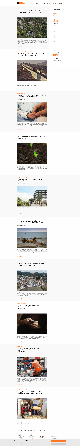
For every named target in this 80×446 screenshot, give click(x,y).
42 (27, 430)
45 (31, 430)
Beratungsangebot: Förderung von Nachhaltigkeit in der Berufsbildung (30, 392)
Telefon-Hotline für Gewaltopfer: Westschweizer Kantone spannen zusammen (29, 306)
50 (38, 430)
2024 (54, 28)
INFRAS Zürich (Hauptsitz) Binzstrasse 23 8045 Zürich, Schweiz (22, 435)
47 (34, 430)
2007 (54, 41)
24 (48, 429)
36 (18, 430)
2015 (54, 38)
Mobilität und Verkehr (57, 18)
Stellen (46, 1)
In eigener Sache (56, 21)
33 (61, 429)
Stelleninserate (55, 20)
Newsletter (53, 434)
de (55, 1)
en (57, 1)
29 (55, 429)
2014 (54, 40)
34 (62, 429)
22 (45, 429)
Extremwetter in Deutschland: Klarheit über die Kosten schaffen (31, 264)
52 (41, 430)
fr (58, 1)
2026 (54, 25)
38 (21, 430)
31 (58, 429)
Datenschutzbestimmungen (58, 53)
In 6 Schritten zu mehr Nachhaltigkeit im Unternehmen (31, 137)
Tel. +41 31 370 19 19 (32, 437)
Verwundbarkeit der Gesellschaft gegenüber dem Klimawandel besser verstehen (30, 349)
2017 (54, 36)
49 (37, 430)
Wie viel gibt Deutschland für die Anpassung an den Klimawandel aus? (30, 221)
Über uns (38, 3)
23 (46, 429)
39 (22, 430)
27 (52, 429)
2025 (54, 26)
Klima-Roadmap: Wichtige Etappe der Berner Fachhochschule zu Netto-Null (30, 180)
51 (40, 430)
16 (36, 429)
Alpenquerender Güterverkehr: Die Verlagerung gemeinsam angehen (30, 11)
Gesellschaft (55, 13)
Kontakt (51, 1)
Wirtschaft (55, 19)
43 (28, 430)
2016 (54, 37)
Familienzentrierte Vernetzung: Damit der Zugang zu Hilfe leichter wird (32, 96)
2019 (54, 34)
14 (33, 429)
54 (44, 430)
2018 (54, 35)
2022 (54, 30)
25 (49, 429)
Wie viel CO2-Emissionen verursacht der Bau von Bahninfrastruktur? (31, 54)
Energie (54, 16)
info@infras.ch (20, 438)
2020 (54, 32)
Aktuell (42, 1)
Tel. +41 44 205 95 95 (21, 437)
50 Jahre (60, 3)
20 (42, 429)
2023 (54, 29)
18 (39, 429)
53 (43, 430)
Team (56, 3)
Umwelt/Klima (55, 15)
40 (24, 430)
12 (30, 429)
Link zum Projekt (20, 46)
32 (59, 429)
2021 (54, 31)
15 (35, 429)
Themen (43, 3)
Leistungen (50, 3)
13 (32, 429)
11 (29, 429)
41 (25, 430)
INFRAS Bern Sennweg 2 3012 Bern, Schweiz (32, 435)
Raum (54, 14)
